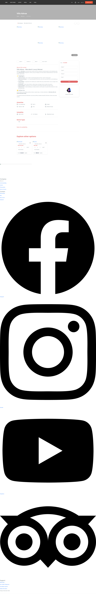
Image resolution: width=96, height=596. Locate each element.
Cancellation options (4, 586)
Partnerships (2, 193)
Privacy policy (2, 187)
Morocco (22, 16)
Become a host (89, 2)
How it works (13, 2)
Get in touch (2, 197)
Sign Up (82, 2)
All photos (75, 55)
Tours (35, 2)
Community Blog (3, 183)
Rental (25, 2)
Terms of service (3, 189)
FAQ (1, 195)
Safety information (3, 588)
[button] (75, 2)
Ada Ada (35, 145)
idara (69, 92)
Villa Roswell (20, 145)
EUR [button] (72, 2)
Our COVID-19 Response (4, 584)
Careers (1, 185)
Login (78, 2)
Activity (19, 2)
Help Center (2, 582)
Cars (30, 2)
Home (6, 2)
